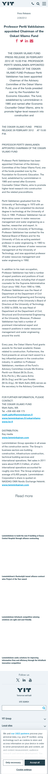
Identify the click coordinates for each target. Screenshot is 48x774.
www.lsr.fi (7, 421)
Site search (24, 702)
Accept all (35, 762)
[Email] (31, 41)
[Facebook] (16, 41)
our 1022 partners (20, 733)
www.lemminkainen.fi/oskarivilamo (21, 418)
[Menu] (44, 3)
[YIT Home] (8, 3)
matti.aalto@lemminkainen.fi (17, 414)
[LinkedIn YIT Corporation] (24, 680)
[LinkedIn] (26, 41)
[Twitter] (21, 41)
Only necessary (13, 762)
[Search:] (43, 707)
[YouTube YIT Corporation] (30, 680)
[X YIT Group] (18, 680)
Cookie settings (24, 770)
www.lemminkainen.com (15, 437)
